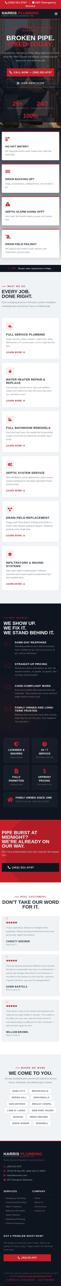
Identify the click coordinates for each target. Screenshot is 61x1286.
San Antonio (17, 1104)
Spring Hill (19, 1097)
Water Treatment (13, 1207)
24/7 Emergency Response (19, 1180)
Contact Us (39, 1211)
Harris (20, 14)
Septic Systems (13, 1215)
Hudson (18, 1117)
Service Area (40, 1207)
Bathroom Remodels (15, 1211)
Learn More (14, 352)
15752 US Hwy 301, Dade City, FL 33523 (26, 1171)
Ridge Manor (20, 1123)
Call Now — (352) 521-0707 (33, 72)
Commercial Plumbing (16, 1202)
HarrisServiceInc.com (17, 1175)
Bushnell (42, 1123)
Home (37, 1198)
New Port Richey (43, 1110)
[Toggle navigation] (56, 14)
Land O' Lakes (16, 1110)
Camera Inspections (15, 1223)
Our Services (32, 83)
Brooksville (40, 1091)
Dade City (18, 1091)
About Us (38, 1202)
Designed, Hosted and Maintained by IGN (35, 1276)
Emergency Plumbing (16, 1198)
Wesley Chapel (42, 1104)
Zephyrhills (41, 1097)
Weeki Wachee (39, 1117)
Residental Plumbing (15, 1219)
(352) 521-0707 (23, 867)
